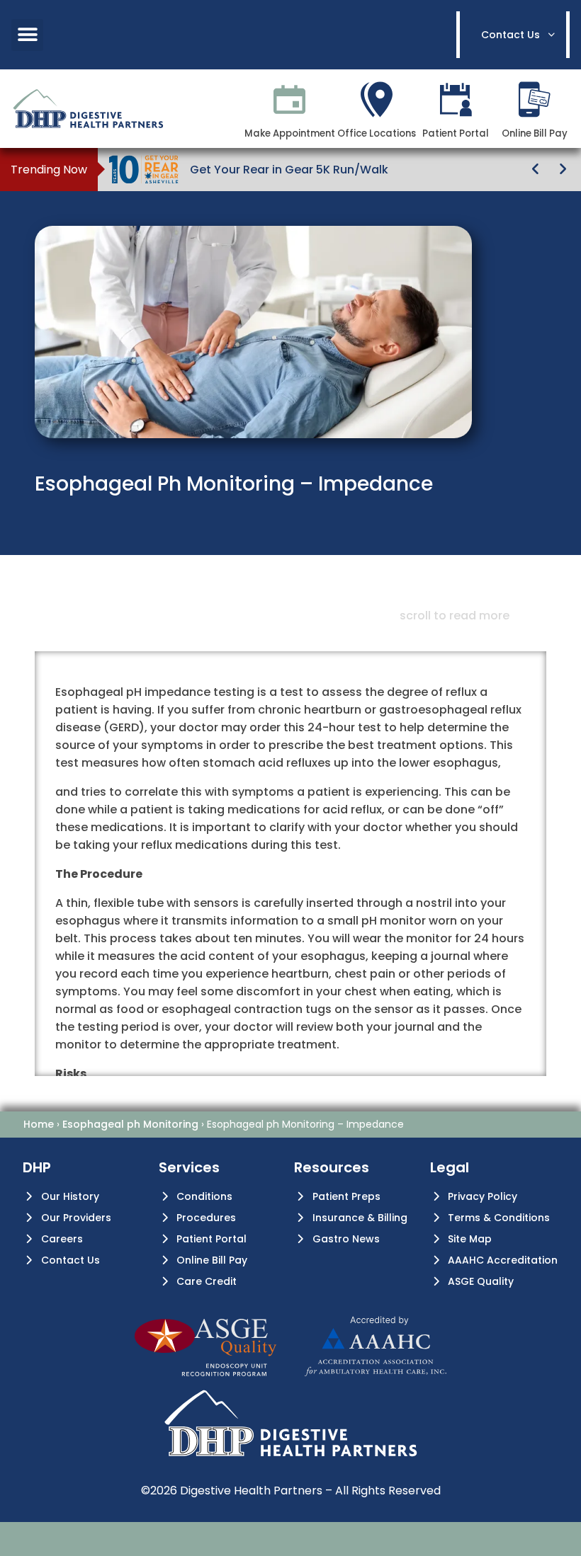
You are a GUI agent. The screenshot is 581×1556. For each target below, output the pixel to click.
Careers (62, 1239)
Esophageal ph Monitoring (130, 1124)
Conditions (204, 1196)
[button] (27, 35)
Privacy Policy (482, 1196)
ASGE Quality (481, 1281)
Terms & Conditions (499, 1218)
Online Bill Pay (211, 1260)
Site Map (470, 1239)
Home (38, 1124)
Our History (70, 1196)
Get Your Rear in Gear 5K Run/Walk (289, 169)
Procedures (206, 1218)
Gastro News (346, 1239)
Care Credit (206, 1281)
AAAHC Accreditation (503, 1260)
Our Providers (76, 1218)
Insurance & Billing (359, 1218)
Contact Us (70, 1260)
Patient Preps (346, 1196)
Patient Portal (211, 1239)
